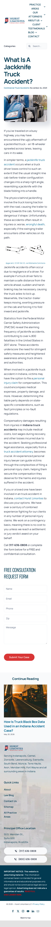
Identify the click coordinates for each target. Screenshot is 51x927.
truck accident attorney (18, 451)
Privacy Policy (38, 904)
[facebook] (13, 911)
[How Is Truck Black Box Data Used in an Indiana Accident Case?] (25, 701)
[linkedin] (33, 911)
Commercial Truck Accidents (16, 88)
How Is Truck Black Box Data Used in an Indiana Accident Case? (24, 726)
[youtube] (28, 911)
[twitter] (18, 911)
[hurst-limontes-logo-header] (15, 18)
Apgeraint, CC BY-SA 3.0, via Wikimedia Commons (25, 263)
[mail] (38, 911)
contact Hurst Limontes (28, 498)
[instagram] (23, 911)
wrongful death (35, 224)
